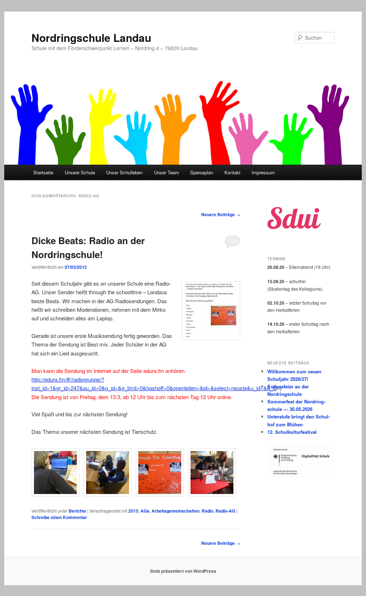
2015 (133, 511)
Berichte (77, 511)
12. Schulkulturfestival (292, 431)
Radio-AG (225, 511)
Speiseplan (201, 172)
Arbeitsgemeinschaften (175, 511)
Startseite (43, 172)
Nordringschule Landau (91, 37)
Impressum (263, 172)
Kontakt (232, 172)
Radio (207, 511)
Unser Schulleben (124, 172)
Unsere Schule (80, 172)
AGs (144, 511)
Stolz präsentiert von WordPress (183, 571)
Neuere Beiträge (220, 214)
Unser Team (166, 172)
